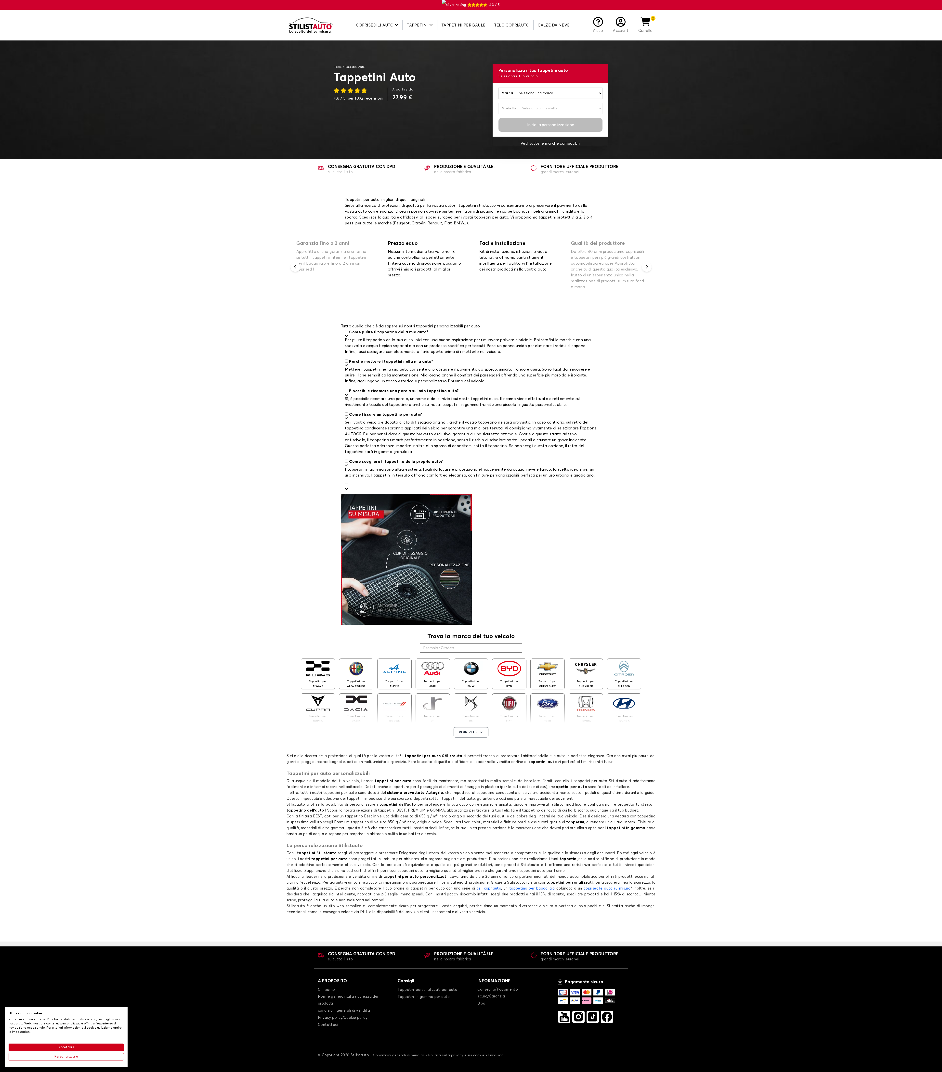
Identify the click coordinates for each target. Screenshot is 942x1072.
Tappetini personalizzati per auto (427, 990)
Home (338, 67)
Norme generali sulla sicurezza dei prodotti (348, 1000)
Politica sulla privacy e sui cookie (456, 1055)
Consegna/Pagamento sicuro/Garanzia (497, 993)
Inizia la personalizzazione (550, 125)
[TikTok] (593, 1017)
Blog (481, 1003)
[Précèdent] (295, 267)
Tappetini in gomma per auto (424, 997)
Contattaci (328, 1025)
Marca (507, 93)
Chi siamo (326, 990)
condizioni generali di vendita (344, 1010)
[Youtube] (564, 1017)
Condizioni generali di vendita (398, 1055)
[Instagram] (578, 1017)
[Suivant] (647, 267)
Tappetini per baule (463, 25)
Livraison (496, 1055)
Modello (509, 108)
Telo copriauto (512, 25)
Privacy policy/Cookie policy (342, 1018)
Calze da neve (554, 25)
